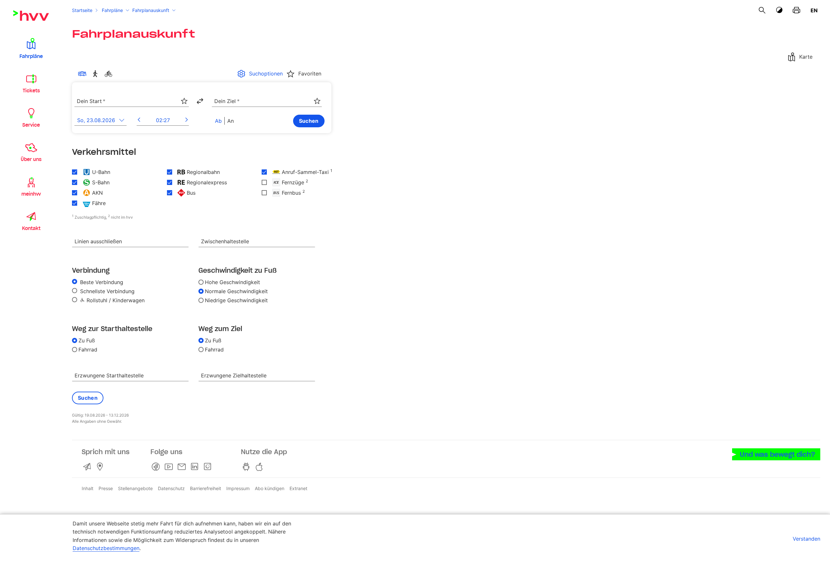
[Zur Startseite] (31, 15)
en (814, 10)
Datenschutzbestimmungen (106, 548)
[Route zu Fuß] (96, 74)
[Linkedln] (195, 467)
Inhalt (87, 488)
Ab (218, 121)
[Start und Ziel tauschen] (200, 101)
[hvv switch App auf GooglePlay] (247, 467)
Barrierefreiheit (205, 488)
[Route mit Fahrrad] (109, 74)
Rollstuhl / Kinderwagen (115, 300)
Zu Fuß (86, 340)
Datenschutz (171, 488)
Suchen (309, 121)
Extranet (298, 488)
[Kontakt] (88, 467)
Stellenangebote (135, 488)
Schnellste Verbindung (106, 291)
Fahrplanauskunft (150, 10)
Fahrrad (87, 349)
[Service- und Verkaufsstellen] (101, 467)
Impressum (238, 488)
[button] (31, 48)
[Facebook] (156, 467)
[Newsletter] (182, 467)
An (230, 121)
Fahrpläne (112, 10)
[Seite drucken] (796, 10)
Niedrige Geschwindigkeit (236, 300)
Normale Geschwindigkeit (236, 291)
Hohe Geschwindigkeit (232, 282)
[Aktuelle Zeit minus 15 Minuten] (138, 120)
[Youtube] (169, 467)
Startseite (82, 10)
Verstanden (806, 538)
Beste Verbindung (100, 282)
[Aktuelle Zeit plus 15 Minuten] (186, 120)
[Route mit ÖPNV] (83, 74)
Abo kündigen (269, 488)
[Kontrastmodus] (779, 10)
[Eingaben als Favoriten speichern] (184, 101)
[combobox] (131, 101)
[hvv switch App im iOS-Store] (260, 467)
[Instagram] (208, 467)
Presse (106, 488)
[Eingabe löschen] (183, 371)
